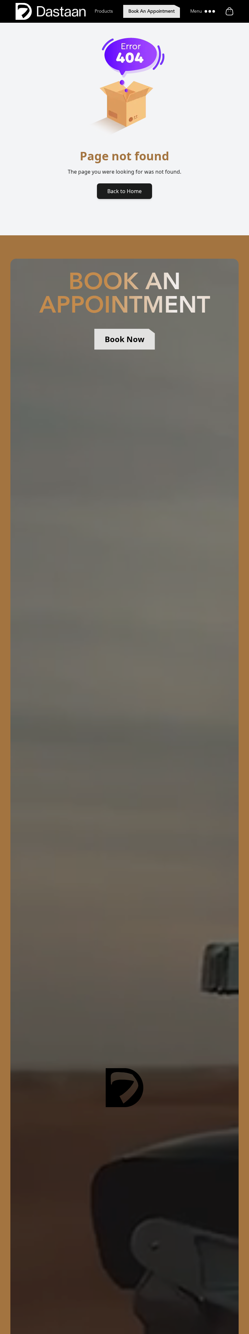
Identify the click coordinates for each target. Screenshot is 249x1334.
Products (104, 11)
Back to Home (124, 191)
